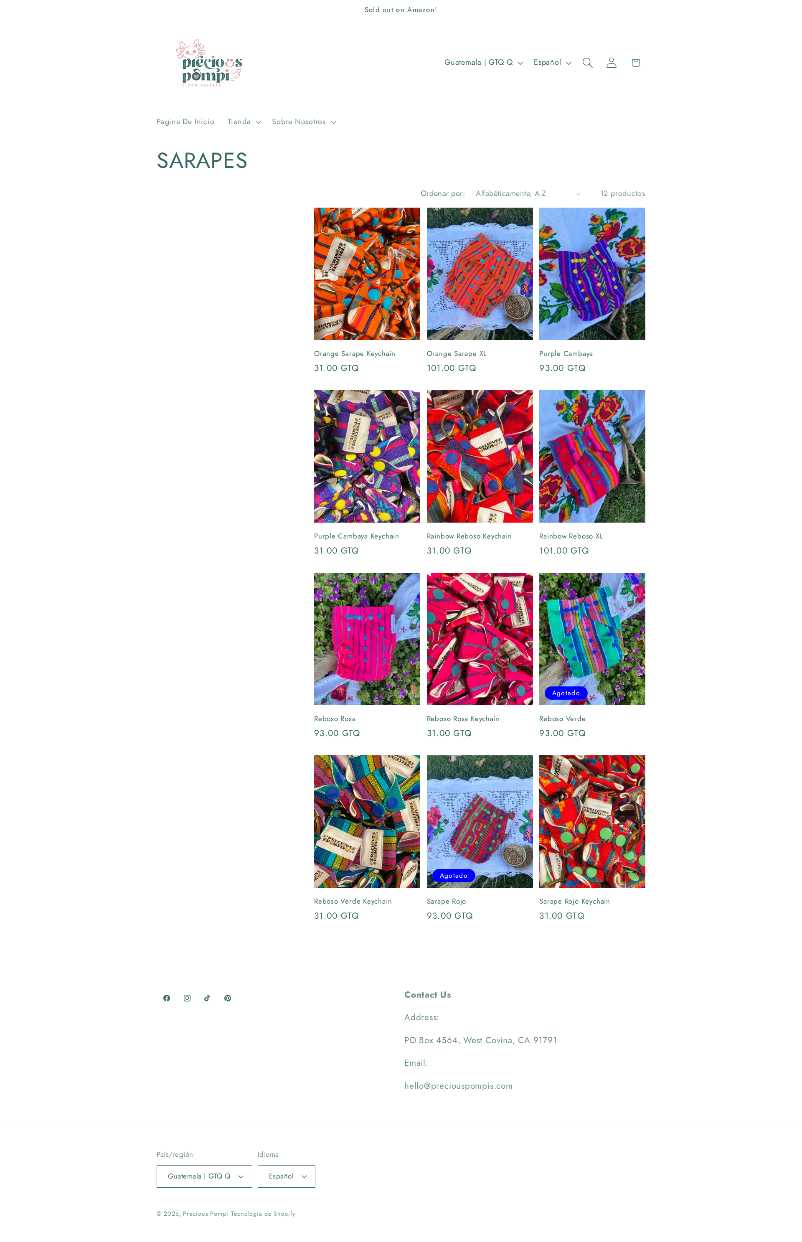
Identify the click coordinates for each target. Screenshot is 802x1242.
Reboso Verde (562, 719)
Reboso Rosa (335, 719)
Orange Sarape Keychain (355, 353)
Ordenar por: (443, 193)
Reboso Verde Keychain (353, 901)
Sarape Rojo (447, 901)
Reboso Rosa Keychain (463, 719)
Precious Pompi (205, 1213)
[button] (243, 122)
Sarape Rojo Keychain (574, 901)
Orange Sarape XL (457, 353)
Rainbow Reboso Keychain (469, 536)
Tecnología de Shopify (263, 1213)
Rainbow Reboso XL (571, 536)
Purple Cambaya (566, 353)
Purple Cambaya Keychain (356, 536)
